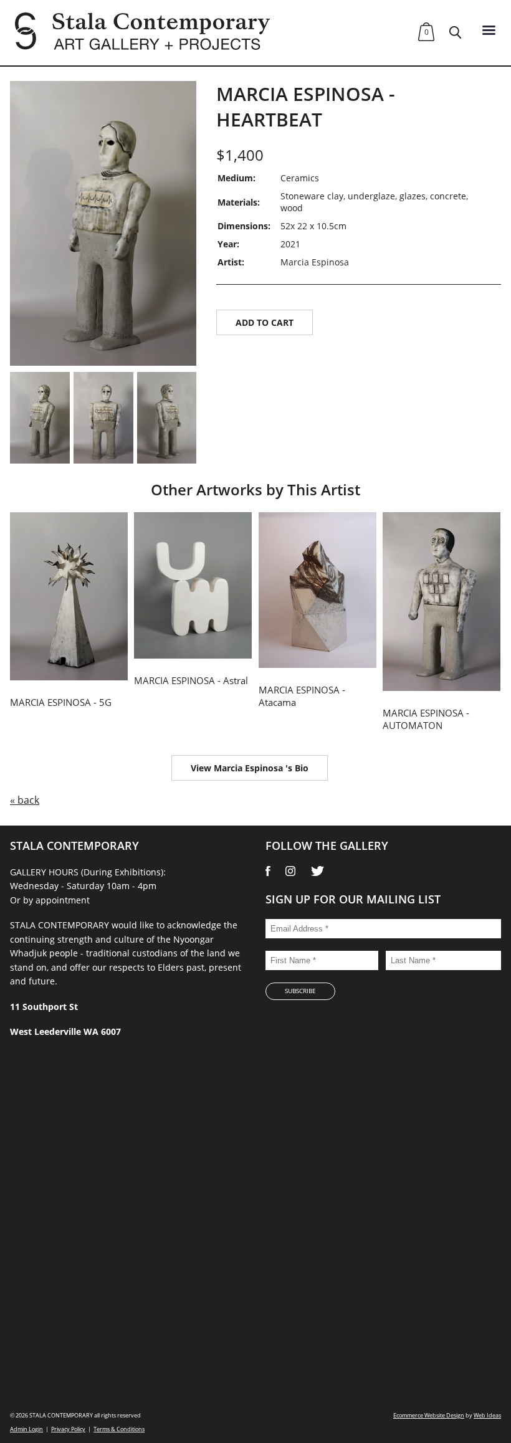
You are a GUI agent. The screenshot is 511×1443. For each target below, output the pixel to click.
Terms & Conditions (119, 1429)
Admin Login (26, 1429)
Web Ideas (487, 1415)
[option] (103, 223)
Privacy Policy (68, 1429)
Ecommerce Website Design (428, 1415)
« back (24, 800)
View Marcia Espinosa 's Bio (249, 768)
